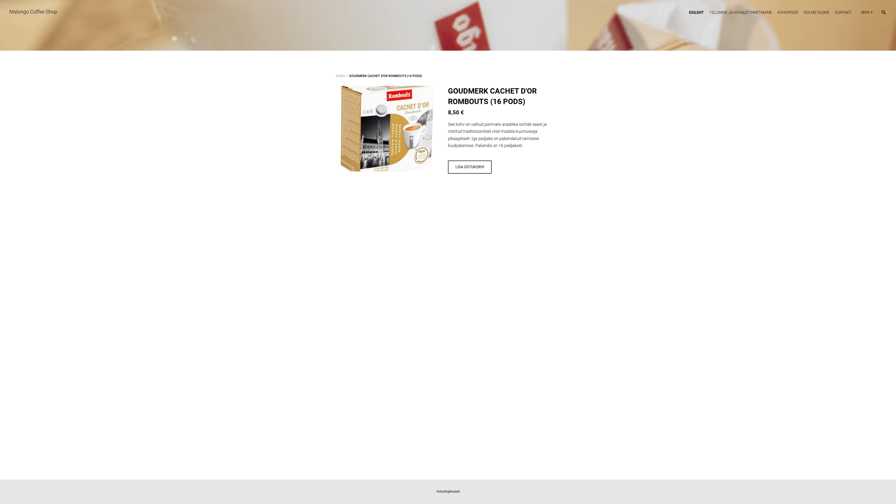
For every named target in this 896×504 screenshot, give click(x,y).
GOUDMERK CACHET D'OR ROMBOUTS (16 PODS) (385, 76)
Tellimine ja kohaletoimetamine (740, 12)
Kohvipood (787, 12)
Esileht (696, 12)
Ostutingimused (448, 491)
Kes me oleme (816, 12)
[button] (866, 12)
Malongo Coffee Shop (33, 12)
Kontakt (843, 12)
